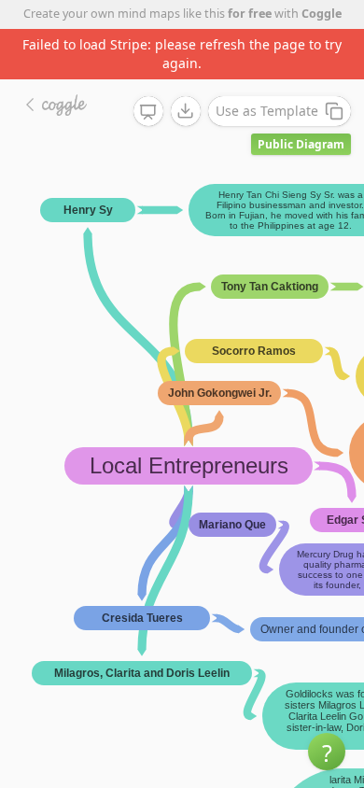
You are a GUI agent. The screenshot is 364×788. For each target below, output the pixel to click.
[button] (326, 751)
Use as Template (267, 111)
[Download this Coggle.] (186, 111)
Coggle (321, 13)
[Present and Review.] (148, 112)
